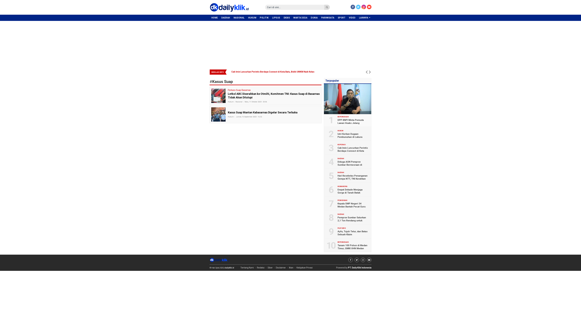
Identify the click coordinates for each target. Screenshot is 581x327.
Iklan (291, 267)
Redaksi (260, 267)
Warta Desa (300, 18)
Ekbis (287, 18)
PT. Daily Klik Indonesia (359, 267)
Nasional (239, 18)
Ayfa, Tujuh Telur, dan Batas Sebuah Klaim (353, 233)
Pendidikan (342, 200)
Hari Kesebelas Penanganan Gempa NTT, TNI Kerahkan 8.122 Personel (353, 178)
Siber (270, 267)
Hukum (252, 18)
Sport (342, 18)
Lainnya (363, 18)
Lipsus (276, 18)
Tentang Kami (247, 267)
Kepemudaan (343, 117)
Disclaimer (281, 267)
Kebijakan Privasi (305, 267)
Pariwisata (327, 18)
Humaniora (343, 186)
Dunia (314, 18)
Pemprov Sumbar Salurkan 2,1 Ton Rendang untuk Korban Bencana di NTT (352, 220)
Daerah (225, 18)
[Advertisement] (290, 43)
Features (342, 228)
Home (214, 18)
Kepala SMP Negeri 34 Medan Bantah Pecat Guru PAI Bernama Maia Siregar (352, 206)
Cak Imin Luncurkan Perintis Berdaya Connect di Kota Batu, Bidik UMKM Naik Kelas (353, 151)
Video (352, 18)
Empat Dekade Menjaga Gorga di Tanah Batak (350, 191)
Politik (264, 18)
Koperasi (342, 144)
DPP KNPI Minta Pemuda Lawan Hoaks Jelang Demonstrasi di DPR (351, 123)
